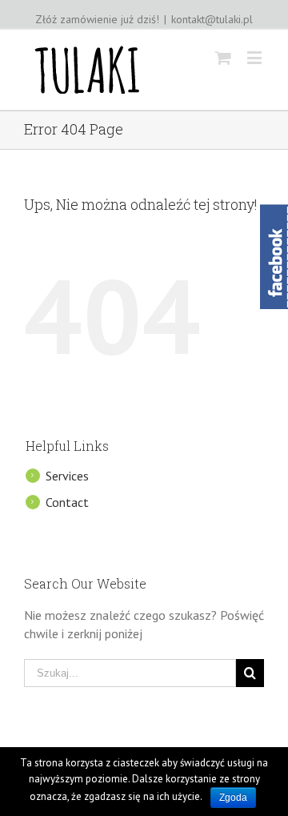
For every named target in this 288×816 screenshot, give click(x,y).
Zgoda (233, 797)
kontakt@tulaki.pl (212, 19)
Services (67, 476)
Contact (67, 502)
